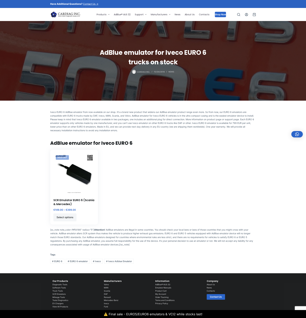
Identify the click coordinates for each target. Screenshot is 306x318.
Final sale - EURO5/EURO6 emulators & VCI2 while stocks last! (155, 314)
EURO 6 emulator (78, 261)
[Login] (246, 14)
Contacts (204, 14)
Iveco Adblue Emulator (119, 261)
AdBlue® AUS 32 (122, 14)
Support (139, 14)
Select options (65, 217)
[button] (297, 134)
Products (101, 14)
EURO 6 (57, 261)
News (177, 14)
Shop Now (220, 14)
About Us (190, 14)
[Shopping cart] (254, 14)
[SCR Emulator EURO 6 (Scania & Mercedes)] (74, 173)
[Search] (238, 14)
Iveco (97, 261)
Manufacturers (159, 14)
